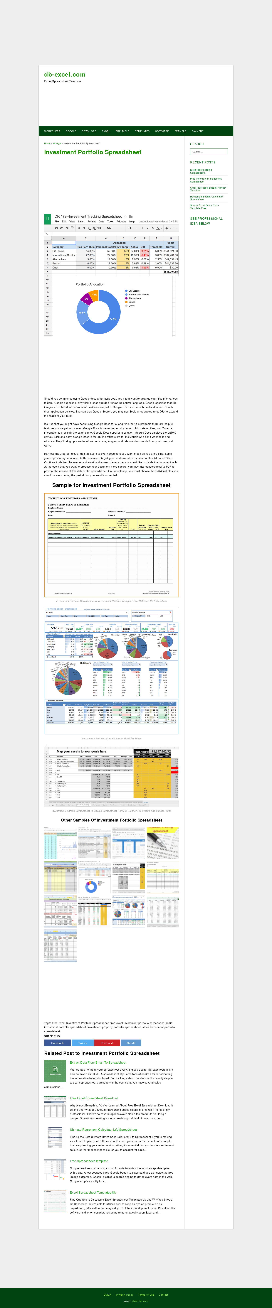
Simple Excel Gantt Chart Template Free (204, 207)
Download (89, 131)
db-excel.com (64, 74)
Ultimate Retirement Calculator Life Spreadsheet (103, 1129)
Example (180, 131)
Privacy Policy (125, 1294)
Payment (198, 131)
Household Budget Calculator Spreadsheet (206, 198)
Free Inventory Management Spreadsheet (206, 180)
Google (71, 131)
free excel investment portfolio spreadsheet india (141, 1023)
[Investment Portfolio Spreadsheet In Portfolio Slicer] (111, 670)
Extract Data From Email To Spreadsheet (98, 1062)
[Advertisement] (136, 34)
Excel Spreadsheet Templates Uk (93, 1192)
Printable (123, 131)
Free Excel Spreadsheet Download (94, 1098)
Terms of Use (146, 1294)
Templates (142, 131)
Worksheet (52, 131)
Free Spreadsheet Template (89, 1161)
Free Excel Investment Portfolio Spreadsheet (80, 1023)
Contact (163, 1294)
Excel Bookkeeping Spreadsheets (201, 171)
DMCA (107, 1294)
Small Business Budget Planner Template (208, 189)
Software (162, 131)
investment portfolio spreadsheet (65, 1027)
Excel (106, 131)
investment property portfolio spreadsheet (114, 1027)
